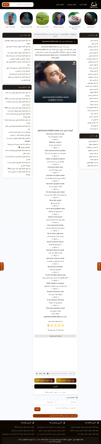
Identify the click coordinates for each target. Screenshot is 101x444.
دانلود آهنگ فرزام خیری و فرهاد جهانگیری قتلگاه (85, 427)
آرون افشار (93, 71)
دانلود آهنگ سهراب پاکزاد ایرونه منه (18, 53)
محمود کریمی (92, 141)
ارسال (37, 409)
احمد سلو (93, 41)
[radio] (63, 325)
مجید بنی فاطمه (91, 147)
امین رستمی (92, 117)
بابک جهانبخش (91, 83)
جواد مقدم (93, 159)
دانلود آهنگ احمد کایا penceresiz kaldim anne (57, 42)
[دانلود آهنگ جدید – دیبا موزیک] (94, 4)
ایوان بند (93, 120)
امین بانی (93, 114)
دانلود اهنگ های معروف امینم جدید (18, 111)
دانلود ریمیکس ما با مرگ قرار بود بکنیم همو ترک (51, 427)
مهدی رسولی (92, 144)
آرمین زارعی (92, 89)
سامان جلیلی (92, 56)
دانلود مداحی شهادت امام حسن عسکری (23, 431)
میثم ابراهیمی (92, 62)
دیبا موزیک (73, 34)
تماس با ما (43, 442)
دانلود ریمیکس (72, 5)
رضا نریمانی (93, 153)
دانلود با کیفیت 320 (64, 380)
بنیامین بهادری (92, 123)
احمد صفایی (92, 98)
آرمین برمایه (92, 68)
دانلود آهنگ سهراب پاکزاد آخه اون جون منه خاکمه (84, 431)
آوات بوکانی (93, 92)
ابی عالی (94, 44)
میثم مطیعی (92, 157)
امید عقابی (93, 101)
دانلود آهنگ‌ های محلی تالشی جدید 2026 (17, 99)
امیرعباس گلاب (91, 110)
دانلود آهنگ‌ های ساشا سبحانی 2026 (18, 169)
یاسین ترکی (93, 80)
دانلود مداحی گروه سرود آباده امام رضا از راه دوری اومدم (18, 434)
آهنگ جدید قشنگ (90, 86)
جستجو (6, 5)
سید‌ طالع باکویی (91, 163)
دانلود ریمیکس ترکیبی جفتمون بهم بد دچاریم (52, 431)
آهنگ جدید (83, 5)
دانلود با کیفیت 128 (43, 380)
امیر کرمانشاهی (91, 166)
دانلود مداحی (60, 5)
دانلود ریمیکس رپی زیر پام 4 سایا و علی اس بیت (51, 434)
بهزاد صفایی (92, 65)
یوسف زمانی (92, 53)
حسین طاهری (92, 150)
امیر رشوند (93, 104)
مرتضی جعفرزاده (91, 59)
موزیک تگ (93, 129)
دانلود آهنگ (65, 47)
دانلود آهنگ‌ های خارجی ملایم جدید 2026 (17, 108)
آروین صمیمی (92, 74)
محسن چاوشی (92, 47)
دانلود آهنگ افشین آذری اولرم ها (19, 74)
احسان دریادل (92, 95)
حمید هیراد (93, 50)
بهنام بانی (93, 126)
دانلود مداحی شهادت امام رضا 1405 (24, 427)
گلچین (55, 386)
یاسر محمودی (92, 77)
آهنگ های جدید (91, 107)
